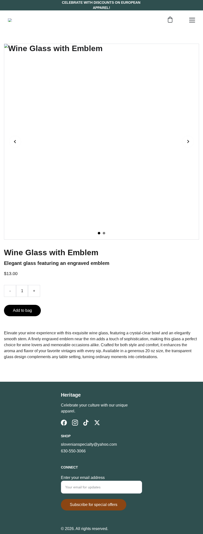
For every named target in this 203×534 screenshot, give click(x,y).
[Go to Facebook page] (64, 423)
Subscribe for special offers (93, 505)
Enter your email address (83, 477)
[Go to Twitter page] (97, 423)
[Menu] (192, 20)
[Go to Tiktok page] (86, 423)
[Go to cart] (170, 20)
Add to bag (22, 310)
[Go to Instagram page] (75, 423)
